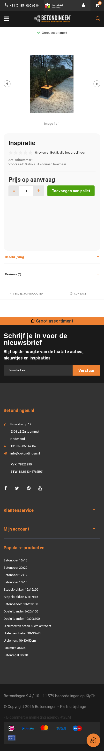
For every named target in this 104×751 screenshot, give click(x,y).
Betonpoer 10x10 (15, 582)
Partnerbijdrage (73, 706)
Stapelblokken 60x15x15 (21, 597)
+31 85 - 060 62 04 (23, 446)
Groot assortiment (54, 33)
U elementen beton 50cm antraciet (27, 626)
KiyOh (90, 696)
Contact (80, 293)
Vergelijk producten (28, 293)
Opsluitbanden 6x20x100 (21, 611)
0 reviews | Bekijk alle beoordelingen (60, 152)
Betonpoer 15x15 (15, 560)
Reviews (13, 274)
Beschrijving (14, 257)
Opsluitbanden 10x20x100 (22, 618)
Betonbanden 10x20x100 (21, 604)
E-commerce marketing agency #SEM (38, 717)
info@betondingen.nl (25, 453)
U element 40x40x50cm (20, 640)
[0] (97, 5)
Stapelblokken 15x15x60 (21, 589)
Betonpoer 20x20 (15, 567)
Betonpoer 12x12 (15, 575)
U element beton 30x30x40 (22, 633)
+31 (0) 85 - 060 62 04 (24, 5)
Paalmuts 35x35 (14, 648)
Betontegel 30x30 (16, 655)
